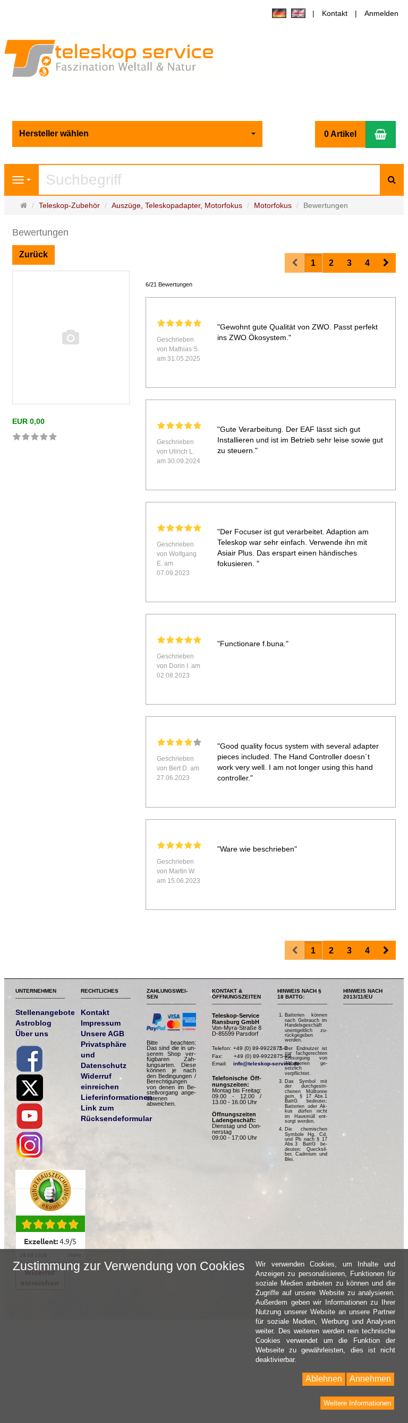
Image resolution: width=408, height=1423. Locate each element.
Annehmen (370, 1378)
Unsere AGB (102, 1033)
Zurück (33, 254)
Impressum (101, 1023)
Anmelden (381, 13)
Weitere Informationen (357, 1403)
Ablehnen (323, 1378)
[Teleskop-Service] (116, 60)
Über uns (31, 1033)
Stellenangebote (45, 1012)
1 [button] (313, 262)
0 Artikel (340, 133)
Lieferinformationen (116, 1097)
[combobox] (137, 134)
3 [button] (349, 262)
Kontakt (334, 13)
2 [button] (331, 262)
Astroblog (33, 1023)
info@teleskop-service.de (266, 1063)
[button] (386, 263)
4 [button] (367, 262)
